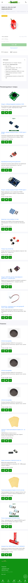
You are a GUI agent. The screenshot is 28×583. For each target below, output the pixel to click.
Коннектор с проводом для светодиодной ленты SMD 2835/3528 (12, 307)
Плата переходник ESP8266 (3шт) (10, 518)
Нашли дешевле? (14, 47)
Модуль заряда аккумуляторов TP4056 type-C (13, 189)
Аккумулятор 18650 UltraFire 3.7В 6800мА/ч (13, 546)
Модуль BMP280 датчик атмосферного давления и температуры (11, 277)
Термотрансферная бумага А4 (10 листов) (12, 490)
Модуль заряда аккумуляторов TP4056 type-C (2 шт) (13, 133)
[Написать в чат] (25, 576)
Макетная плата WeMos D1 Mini (10, 219)
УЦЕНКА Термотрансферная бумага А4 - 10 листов (13, 430)
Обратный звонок (4, 570)
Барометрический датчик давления (10, 161)
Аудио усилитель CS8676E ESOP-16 (11, 460)
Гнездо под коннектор (7, 249)
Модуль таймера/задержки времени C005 (12, 104)
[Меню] (2, 2)
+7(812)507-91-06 (5, 568)
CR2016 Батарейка (6, 341)
